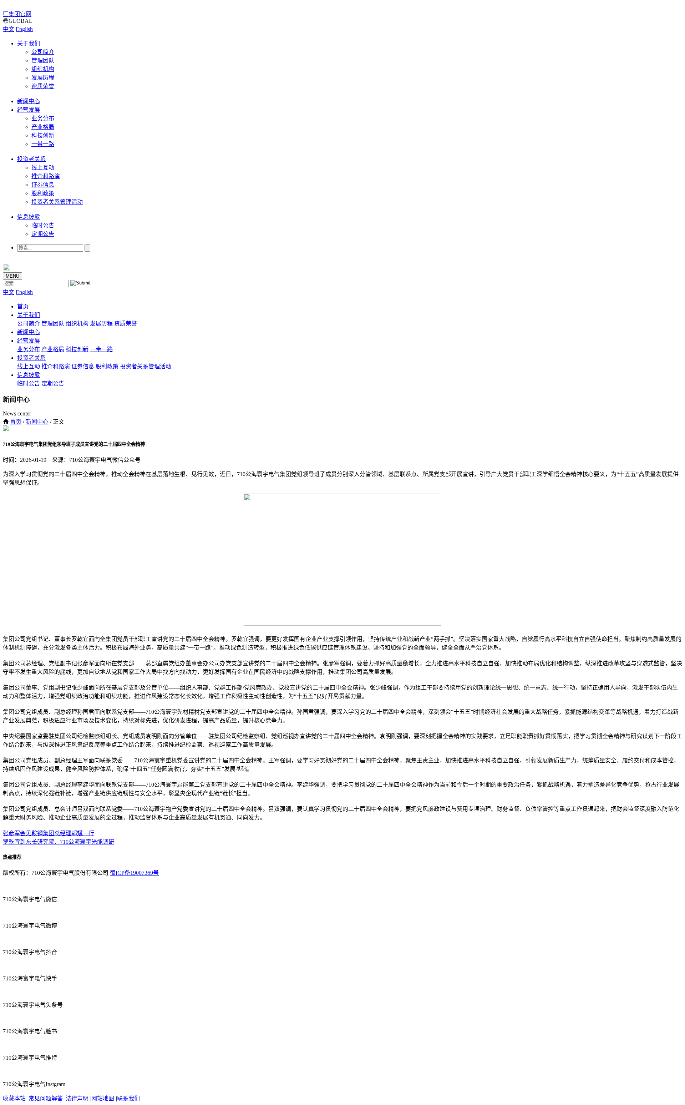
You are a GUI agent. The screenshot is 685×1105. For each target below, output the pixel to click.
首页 (23, 306)
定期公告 (42, 234)
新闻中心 (28, 101)
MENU (12, 276)
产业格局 (42, 127)
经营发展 (28, 110)
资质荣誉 (42, 86)
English (24, 29)
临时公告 (42, 225)
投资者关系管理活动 (57, 202)
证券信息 (42, 185)
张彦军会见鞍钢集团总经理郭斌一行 (48, 833)
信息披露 (28, 217)
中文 (8, 29)
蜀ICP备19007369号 (134, 873)
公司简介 (42, 52)
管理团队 (42, 60)
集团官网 (20, 14)
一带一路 (42, 144)
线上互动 (42, 168)
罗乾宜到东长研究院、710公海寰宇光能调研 (58, 842)
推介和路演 (45, 176)
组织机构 (42, 69)
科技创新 (42, 135)
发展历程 (42, 78)
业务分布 (42, 118)
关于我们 (28, 43)
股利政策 (42, 193)
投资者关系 (31, 159)
